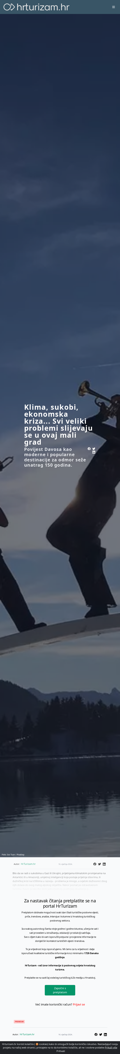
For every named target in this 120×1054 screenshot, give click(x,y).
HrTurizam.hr (27, 1034)
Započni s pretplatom (60, 990)
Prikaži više (111, 1047)
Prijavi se (79, 1004)
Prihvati (60, 1051)
